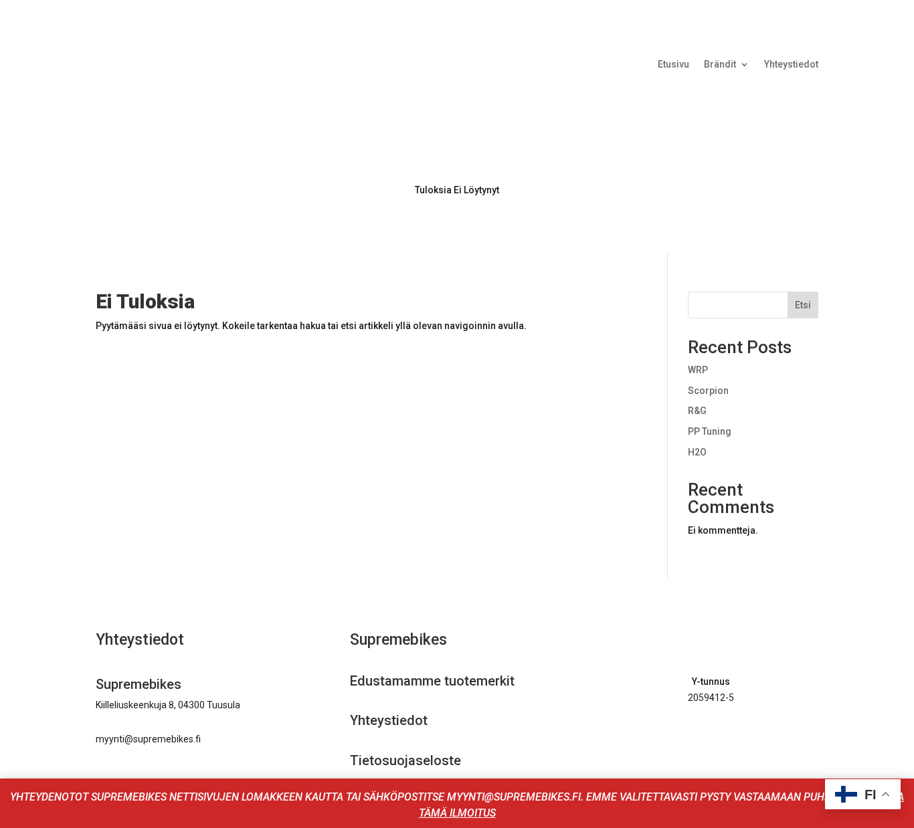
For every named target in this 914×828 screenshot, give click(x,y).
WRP (698, 370)
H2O (697, 452)
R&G (697, 410)
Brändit (720, 65)
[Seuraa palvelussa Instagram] (722, 736)
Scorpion (708, 390)
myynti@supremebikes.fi (148, 739)
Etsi (803, 305)
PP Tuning (709, 431)
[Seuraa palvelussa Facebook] (694, 736)
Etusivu (673, 65)
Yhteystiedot (791, 65)
